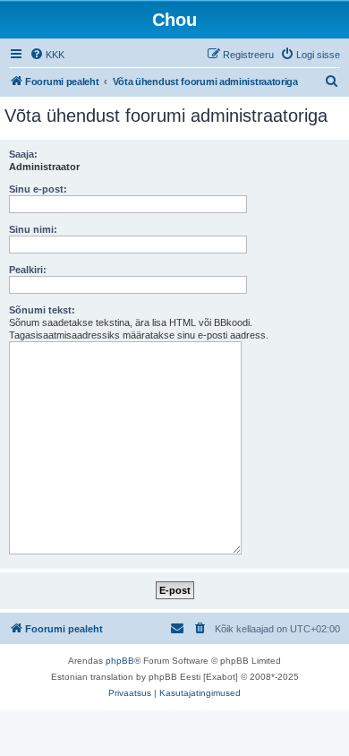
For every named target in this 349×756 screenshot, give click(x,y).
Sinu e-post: (38, 189)
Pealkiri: (28, 269)
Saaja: (23, 154)
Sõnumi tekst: (42, 310)
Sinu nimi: (33, 229)
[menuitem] (47, 54)
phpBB (120, 661)
